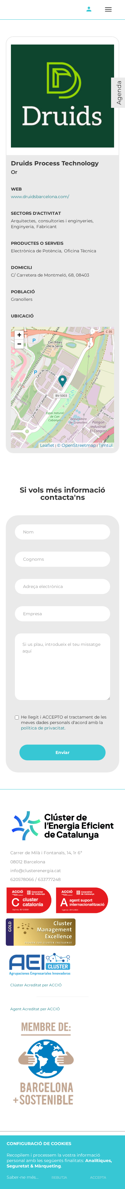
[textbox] (62, 666)
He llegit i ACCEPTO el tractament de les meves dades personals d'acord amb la (63, 722)
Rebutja (59, 1177)
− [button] (19, 344)
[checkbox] (17, 717)
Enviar (62, 752)
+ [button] (19, 335)
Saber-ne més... (23, 1177)
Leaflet (47, 445)
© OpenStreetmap (76, 445)
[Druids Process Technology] (62, 381)
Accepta (98, 1177)
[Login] (88, 10)
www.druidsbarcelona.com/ (40, 196)
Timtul (106, 445)
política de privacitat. (43, 728)
